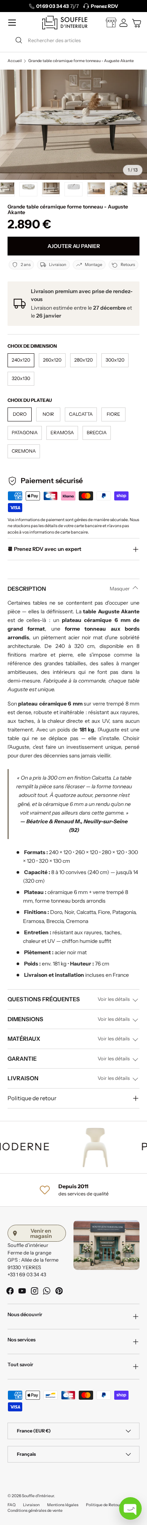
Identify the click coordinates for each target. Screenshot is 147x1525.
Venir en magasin (41, 1233)
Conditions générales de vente (35, 1510)
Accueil (15, 61)
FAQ (11, 1504)
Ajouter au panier (73, 246)
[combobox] (73, 40)
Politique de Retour (103, 1504)
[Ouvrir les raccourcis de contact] (130, 1508)
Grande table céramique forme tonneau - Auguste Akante (81, 61)
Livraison (31, 1504)
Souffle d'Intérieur (38, 1495)
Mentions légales (62, 1504)
